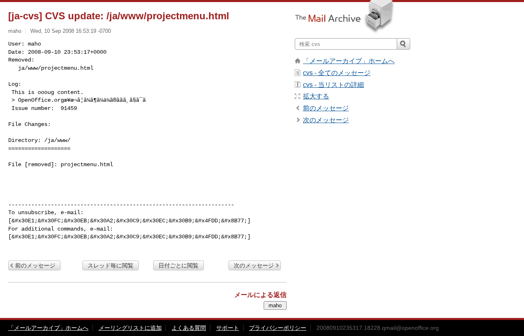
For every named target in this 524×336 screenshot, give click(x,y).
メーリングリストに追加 (130, 328)
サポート (227, 328)
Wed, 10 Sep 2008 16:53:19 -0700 (70, 31)
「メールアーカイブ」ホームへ (349, 60)
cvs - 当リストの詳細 (333, 84)
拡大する (316, 96)
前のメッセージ (35, 265)
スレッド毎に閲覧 (110, 265)
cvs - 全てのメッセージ (336, 72)
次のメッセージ (254, 265)
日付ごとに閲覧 (178, 265)
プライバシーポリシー (277, 328)
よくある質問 (189, 328)
